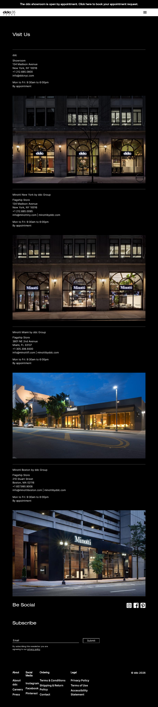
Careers (18, 689)
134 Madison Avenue (25, 64)
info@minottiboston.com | (28, 490)
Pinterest (32, 693)
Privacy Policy (80, 680)
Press (16, 694)
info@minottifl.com (24, 352)
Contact (45, 694)
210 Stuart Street (23, 478)
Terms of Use (79, 685)
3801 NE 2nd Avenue (25, 341)
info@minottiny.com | (26, 214)
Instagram (32, 683)
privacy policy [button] (33, 649)
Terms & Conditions (53, 680)
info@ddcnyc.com (23, 75)
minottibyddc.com (49, 214)
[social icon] (129, 606)
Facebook (32, 688)
